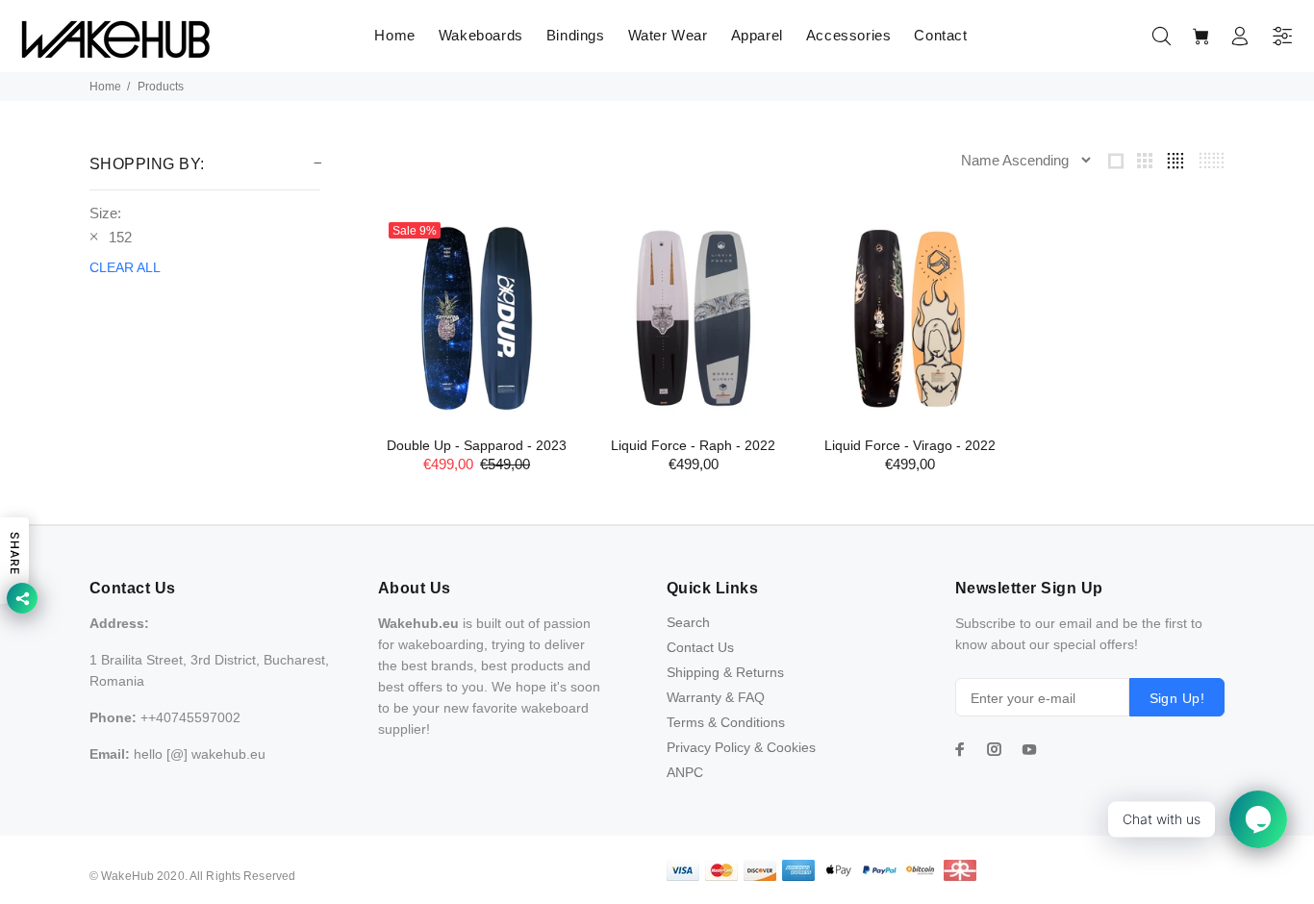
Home (105, 86)
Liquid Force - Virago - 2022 (910, 445)
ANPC (685, 772)
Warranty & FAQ (716, 697)
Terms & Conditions (726, 722)
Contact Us (700, 647)
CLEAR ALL (125, 267)
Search (688, 622)
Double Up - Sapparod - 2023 (477, 445)
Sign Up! (1177, 698)
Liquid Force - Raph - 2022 (693, 445)
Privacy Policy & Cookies (741, 747)
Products (161, 86)
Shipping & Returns (725, 672)
